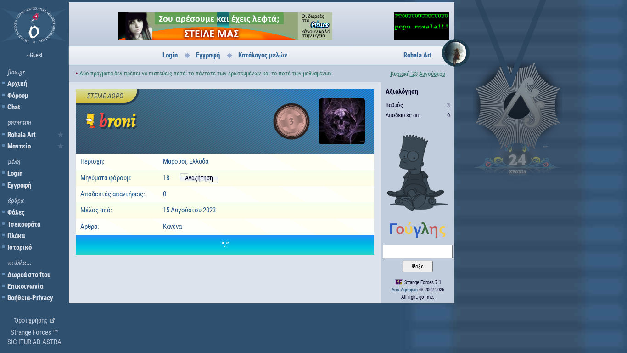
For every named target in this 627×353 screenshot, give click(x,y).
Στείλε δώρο (105, 96)
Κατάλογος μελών (262, 55)
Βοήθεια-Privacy (30, 298)
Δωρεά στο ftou (28, 275)
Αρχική (17, 84)
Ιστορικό (19, 247)
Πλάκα (16, 236)
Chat (13, 107)
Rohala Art (21, 135)
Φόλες (16, 212)
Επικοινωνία (25, 286)
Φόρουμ (17, 95)
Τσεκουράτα (23, 224)
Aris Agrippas (405, 290)
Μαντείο (19, 146)
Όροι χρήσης (31, 320)
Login (14, 173)
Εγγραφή (19, 185)
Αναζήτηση (199, 178)
